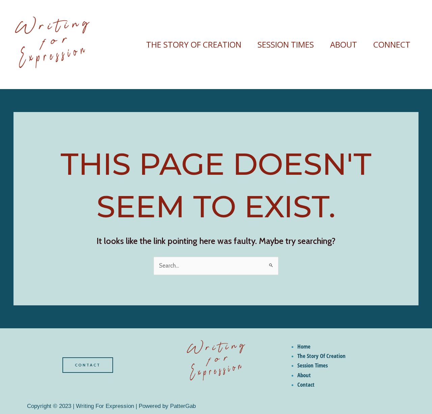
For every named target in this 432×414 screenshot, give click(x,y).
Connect (391, 44)
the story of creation (193, 44)
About (343, 44)
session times (286, 44)
